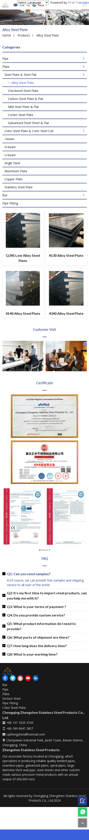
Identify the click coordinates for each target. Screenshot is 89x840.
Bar (4, 195)
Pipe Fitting (10, 203)
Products (23, 35)
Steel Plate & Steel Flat (21, 75)
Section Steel (11, 698)
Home (6, 35)
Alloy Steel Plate (22, 83)
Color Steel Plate (14, 708)
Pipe (5, 58)
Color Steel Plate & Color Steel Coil (29, 131)
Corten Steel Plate (20, 115)
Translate (82, 2)
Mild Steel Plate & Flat (23, 107)
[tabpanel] (44, 17)
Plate (6, 67)
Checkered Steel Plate (23, 91)
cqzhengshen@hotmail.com (25, 734)
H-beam (10, 147)
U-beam (10, 155)
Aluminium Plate (16, 171)
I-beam (9, 139)
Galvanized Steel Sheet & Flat (28, 123)
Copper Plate (14, 179)
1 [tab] (40, 550)
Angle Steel (12, 163)
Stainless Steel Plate (19, 187)
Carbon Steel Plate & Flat (25, 99)
